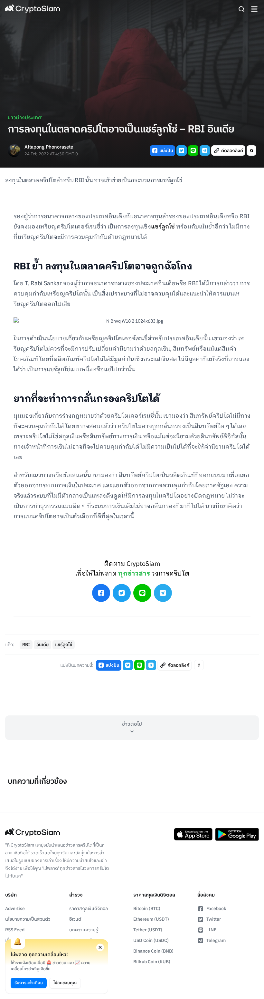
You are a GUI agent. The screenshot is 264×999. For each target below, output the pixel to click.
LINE (211, 929)
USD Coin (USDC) (151, 940)
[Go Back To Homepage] (32, 9)
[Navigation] (254, 9)
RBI (26, 644)
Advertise (15, 908)
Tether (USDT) (147, 929)
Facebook (216, 908)
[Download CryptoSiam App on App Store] (193, 834)
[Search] (241, 9)
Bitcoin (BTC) (146, 908)
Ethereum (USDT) (151, 919)
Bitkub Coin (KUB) (151, 961)
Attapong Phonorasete (48, 147)
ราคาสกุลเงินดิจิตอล (88, 908)
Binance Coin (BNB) (153, 951)
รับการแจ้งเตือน (28, 982)
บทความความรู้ (83, 929)
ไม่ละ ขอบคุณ (65, 982)
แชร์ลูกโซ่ (163, 227)
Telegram (216, 940)
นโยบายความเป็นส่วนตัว (27, 919)
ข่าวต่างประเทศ (25, 117)
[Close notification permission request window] (100, 947)
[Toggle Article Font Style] (251, 150)
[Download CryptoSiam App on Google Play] (237, 834)
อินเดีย (42, 644)
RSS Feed (14, 929)
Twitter (213, 919)
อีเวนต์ (75, 919)
